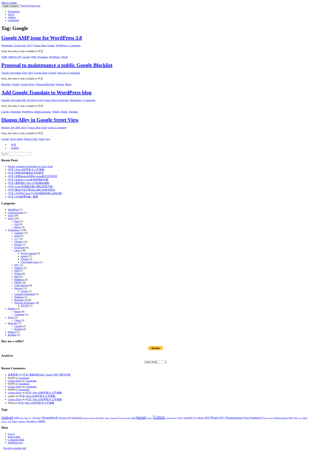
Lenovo (150, 418)
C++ (16, 238)
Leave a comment (57, 127)
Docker (18, 244)
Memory (174, 418)
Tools (10, 215)
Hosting (18, 329)
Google (51, 45)
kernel (24, 256)
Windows (19, 279)
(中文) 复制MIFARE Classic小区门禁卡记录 (46, 374)
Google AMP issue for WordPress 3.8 (41, 38)
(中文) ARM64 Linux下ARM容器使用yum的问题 (35, 193)
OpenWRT (188, 418)
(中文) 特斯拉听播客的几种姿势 (26, 173)
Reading (12, 335)
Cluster (24, 291)
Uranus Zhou (39, 45)
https (129, 418)
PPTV (222, 418)
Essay (44, 127)
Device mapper (28, 253)
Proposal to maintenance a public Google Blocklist (57, 65)
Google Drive (28, 84)
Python (18, 273)
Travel (11, 14)
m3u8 (168, 418)
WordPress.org (15, 442)
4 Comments (73, 73)
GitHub (12, 17)
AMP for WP (14, 57)
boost (17, 235)
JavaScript (63, 100)
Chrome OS (64, 417)
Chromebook (49, 417)
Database (19, 297)
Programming (234, 417)
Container (76, 417)
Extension (114, 418)
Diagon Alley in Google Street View (40, 120)
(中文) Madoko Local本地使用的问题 (28, 179)
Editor (107, 418)
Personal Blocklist (45, 84)
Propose (60, 84)
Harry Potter (16, 139)
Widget (55, 111)
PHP (33, 57)
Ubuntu (25, 259)
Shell (290, 417)
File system (122, 418)
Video (15, 421)
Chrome (18, 241)
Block (68, 84)
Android (18, 233)
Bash (26, 418)
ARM (16, 418)
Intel (134, 418)
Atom (21, 418)
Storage (18, 288)
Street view (44, 139)
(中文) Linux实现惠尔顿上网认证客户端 (30, 186)
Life (16, 224)
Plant (16, 221)
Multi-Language (42, 111)
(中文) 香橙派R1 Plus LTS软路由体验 (28, 183)
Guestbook (13, 20)
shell (16, 276)
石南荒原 (13, 374)
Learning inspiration (24, 294)
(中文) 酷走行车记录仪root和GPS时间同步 (31, 190)
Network (61, 73)
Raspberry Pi (21, 300)
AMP (4, 57)
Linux (17, 250)
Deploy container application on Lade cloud (30, 166)
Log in (11, 434)
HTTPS (25, 305)
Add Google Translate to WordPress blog (46, 92)
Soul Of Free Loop (30, 5)
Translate (73, 111)
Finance (12, 332)
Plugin (64, 57)
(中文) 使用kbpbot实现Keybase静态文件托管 (32, 176)
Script (271, 418)
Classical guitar (15, 212)
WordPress (61, 45)
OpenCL (18, 268)
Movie (17, 227)
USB (9, 422)
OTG (195, 418)
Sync (300, 418)
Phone (17, 311)
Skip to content (9, 2)
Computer (19, 314)
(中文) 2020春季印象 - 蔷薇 (23, 196)
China (17, 320)
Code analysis (21, 285)
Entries (14, 436)
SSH (295, 418)
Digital (11, 308)
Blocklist (5, 84)
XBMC (18, 282)
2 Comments (74, 45)
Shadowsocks (281, 418)
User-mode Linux (30, 262)
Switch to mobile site (14, 448)
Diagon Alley (31, 139)
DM (96, 418)
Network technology (24, 302)
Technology (14, 11)
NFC (16, 265)
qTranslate (42, 57)
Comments (16, 439)
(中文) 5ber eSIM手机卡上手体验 (26, 169)
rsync (266, 418)
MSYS (180, 418)
